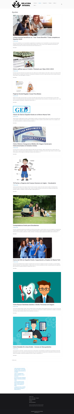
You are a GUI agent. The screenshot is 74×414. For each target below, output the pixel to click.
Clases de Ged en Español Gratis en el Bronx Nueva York (31, 114)
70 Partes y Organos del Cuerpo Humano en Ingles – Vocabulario (34, 183)
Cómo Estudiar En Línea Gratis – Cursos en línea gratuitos (32, 347)
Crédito (54, 3)
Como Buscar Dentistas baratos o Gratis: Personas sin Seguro (33, 304)
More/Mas (14, 47)
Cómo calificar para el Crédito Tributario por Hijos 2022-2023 (33, 69)
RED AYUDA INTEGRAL (39, 411)
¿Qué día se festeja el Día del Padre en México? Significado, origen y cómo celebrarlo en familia (19, 383)
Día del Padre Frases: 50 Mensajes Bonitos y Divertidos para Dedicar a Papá (20, 379)
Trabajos (50, 3)
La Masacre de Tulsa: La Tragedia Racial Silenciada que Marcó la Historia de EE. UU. (19, 388)
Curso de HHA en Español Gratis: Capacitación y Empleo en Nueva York (36, 260)
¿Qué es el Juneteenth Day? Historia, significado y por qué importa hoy (19, 374)
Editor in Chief (16, 95)
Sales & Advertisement (32, 402)
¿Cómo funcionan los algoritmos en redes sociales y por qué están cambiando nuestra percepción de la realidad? (20, 370)
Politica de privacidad (32, 399)
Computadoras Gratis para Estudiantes (26, 225)
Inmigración (45, 3)
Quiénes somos (31, 396)
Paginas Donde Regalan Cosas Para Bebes (27, 94)
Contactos (30, 400)
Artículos (35, 3)
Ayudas (39, 3)
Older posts (14, 360)
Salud (35, 5)
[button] (41, 3)
